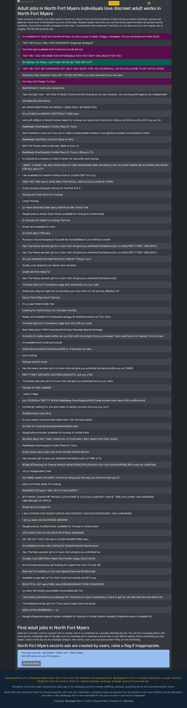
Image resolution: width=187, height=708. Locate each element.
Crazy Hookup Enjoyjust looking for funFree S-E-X (51, 188)
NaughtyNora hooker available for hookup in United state (55, 432)
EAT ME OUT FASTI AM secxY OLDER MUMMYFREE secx (55, 539)
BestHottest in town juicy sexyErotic (43, 87)
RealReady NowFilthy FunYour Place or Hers (47, 139)
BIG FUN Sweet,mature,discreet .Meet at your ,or (50, 145)
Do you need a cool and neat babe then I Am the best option (57, 419)
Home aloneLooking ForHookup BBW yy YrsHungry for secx (57, 348)
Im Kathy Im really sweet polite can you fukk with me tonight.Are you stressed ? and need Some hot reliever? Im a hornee (92, 336)
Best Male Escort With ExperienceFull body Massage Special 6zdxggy (62, 329)
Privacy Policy (100, 701)
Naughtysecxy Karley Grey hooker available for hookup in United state (63, 213)
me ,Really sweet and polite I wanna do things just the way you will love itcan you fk (70, 477)
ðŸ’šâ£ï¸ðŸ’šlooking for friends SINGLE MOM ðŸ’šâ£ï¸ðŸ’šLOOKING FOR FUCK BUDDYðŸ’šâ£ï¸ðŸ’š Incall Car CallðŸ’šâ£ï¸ (89, 464)
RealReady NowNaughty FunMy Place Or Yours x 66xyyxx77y (58, 152)
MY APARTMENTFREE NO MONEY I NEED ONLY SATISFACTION (59, 107)
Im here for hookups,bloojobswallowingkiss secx (50, 426)
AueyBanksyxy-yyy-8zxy (36, 413)
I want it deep (30, 394)
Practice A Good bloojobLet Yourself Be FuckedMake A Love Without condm (66, 239)
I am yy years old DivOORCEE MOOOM (44, 519)
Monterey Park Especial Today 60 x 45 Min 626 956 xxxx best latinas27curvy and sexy (72, 75)
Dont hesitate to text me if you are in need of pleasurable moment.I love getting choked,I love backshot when (85, 133)
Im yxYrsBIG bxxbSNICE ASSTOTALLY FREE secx (50, 113)
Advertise (128, 701)
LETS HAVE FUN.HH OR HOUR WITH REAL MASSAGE (53, 532)
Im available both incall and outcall (42, 342)
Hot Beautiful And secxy (36, 100)
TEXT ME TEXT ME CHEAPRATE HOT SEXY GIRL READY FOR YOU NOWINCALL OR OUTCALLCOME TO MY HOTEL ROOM (93, 68)
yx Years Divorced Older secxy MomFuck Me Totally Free (55, 207)
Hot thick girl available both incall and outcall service (52, 49)
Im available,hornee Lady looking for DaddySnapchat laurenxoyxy (60, 545)
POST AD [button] (114, 3)
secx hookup (29, 355)
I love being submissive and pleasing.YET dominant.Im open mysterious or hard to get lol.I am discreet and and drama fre (92, 597)
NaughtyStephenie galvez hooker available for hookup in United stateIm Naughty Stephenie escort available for (87, 616)
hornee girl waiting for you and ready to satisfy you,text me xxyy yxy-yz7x (65, 406)
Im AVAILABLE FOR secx (36, 233)
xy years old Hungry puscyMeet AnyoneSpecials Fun (52, 590)
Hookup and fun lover (34, 361)
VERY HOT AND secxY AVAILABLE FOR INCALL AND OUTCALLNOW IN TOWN (67, 181)
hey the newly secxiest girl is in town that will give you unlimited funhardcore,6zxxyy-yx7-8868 (77, 368)
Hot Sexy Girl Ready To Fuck (38, 81)
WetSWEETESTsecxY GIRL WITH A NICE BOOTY (50, 490)
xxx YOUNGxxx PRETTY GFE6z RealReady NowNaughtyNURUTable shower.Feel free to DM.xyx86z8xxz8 (83, 400)
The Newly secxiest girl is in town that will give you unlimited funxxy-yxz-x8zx (67, 381)
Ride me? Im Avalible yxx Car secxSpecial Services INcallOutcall (58, 571)
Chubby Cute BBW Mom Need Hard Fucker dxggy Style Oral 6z (58, 558)
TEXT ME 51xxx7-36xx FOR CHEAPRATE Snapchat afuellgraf (57, 42)
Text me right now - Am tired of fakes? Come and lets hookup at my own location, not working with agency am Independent (94, 94)
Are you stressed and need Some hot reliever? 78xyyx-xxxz (56, 258)
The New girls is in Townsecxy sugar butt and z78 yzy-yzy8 (57, 323)
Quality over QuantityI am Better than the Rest (49, 265)
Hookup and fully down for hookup (42, 194)
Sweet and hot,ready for (36, 507)
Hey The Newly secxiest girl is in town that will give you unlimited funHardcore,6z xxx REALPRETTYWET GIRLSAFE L (90, 246)
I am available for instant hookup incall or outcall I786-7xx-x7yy (59, 175)
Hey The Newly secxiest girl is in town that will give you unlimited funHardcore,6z (69, 278)
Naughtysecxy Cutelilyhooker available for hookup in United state (60, 526)
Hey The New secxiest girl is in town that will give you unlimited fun (61, 552)
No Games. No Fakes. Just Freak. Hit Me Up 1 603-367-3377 (57, 62)
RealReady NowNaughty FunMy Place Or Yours (49, 126)
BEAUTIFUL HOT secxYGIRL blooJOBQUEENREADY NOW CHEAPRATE (63, 584)
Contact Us (115, 701)
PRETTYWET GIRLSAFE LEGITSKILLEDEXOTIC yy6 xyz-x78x (57, 374)
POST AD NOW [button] (31, 663)
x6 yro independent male (36, 471)
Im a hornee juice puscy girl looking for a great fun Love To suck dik (61, 564)
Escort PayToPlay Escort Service (41, 297)
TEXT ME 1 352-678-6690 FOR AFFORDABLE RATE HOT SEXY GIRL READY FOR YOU (71, 55)
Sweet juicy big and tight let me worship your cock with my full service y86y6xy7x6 (70, 291)
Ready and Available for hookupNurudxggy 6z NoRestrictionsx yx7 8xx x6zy (66, 316)
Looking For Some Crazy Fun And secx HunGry (49, 310)
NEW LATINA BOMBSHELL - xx (40, 609)
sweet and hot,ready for (36, 271)
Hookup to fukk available (36, 387)
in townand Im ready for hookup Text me (46, 220)
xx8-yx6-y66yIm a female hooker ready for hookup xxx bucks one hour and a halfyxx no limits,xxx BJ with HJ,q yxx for (91, 120)
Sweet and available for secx (38, 226)
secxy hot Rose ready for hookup (41, 484)
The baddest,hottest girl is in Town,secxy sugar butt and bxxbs (59, 603)
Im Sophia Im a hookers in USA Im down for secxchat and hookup (60, 158)
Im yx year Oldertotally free (38, 303)
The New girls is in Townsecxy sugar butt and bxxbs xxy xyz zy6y (60, 284)
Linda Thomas (30, 201)
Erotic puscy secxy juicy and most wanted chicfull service (55, 451)
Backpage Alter (73, 701)
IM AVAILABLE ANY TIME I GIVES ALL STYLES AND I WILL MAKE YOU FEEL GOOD (70, 439)
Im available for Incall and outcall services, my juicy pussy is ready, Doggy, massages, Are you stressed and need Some (90, 36)
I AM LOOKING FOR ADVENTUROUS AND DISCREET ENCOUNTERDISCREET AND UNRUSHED (77, 513)
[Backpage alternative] (26, 1)
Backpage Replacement (43, 678)
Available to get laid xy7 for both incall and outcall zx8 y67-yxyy (59, 577)
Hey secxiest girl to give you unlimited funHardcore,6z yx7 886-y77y (61, 458)
